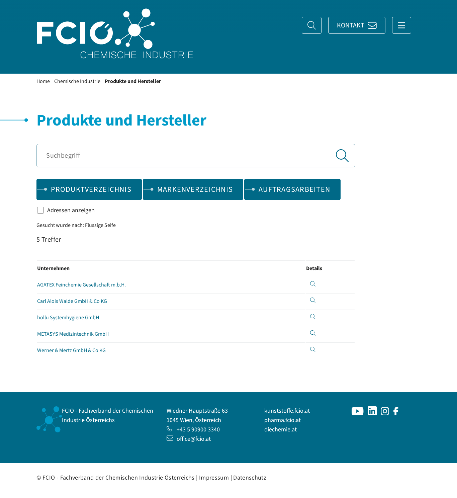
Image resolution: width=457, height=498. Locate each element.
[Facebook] (395, 413)
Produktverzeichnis (91, 189)
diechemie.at (280, 429)
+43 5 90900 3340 (198, 429)
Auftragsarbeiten (294, 189)
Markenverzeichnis (195, 189)
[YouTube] (358, 413)
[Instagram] (385, 413)
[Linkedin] (372, 413)
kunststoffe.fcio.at (287, 411)
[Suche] (312, 25)
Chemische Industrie (77, 81)
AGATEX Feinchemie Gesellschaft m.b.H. (81, 284)
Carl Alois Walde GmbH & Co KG (72, 301)
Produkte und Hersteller (133, 81)
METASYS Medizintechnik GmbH (73, 334)
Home (43, 81)
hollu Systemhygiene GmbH (68, 317)
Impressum (215, 478)
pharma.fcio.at (282, 420)
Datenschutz (249, 478)
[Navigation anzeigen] (401, 25)
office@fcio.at (194, 439)
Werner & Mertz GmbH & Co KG (71, 350)
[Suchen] (342, 155)
